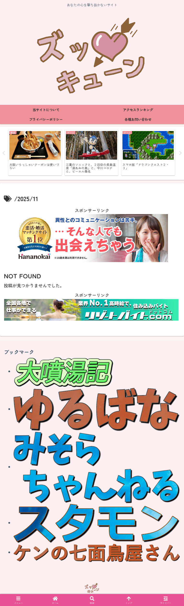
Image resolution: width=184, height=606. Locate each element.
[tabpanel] (35, 152)
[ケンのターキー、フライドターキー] (96, 552)
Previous (3, 153)
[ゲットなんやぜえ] (96, 523)
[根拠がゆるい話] (96, 409)
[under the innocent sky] (96, 467)
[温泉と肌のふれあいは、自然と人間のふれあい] (63, 371)
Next (180, 153)
